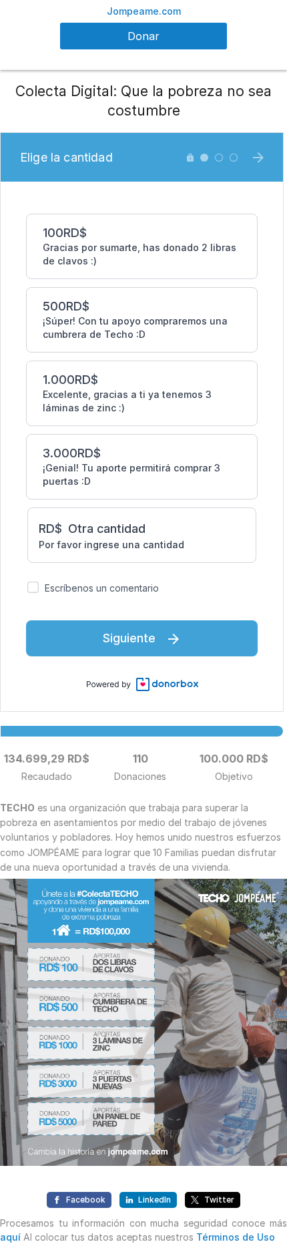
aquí (10, 1237)
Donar (143, 36)
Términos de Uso (235, 1237)
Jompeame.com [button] (144, 11)
